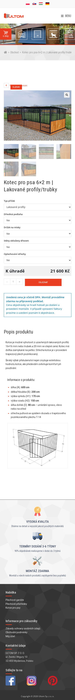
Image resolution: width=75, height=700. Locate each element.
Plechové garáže (15, 600)
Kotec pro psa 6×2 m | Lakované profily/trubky (47, 52)
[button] (67, 95)
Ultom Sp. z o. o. (46, 696)
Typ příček (9, 200)
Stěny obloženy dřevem (16, 240)
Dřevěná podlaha (13, 214)
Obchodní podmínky (16, 632)
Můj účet (10, 636)
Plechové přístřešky (16, 604)
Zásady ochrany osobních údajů (23, 628)
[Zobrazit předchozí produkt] (6, 85)
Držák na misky (12, 227)
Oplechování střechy (15, 254)
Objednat (43, 282)
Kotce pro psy (13, 607)
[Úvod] (5, 52)
